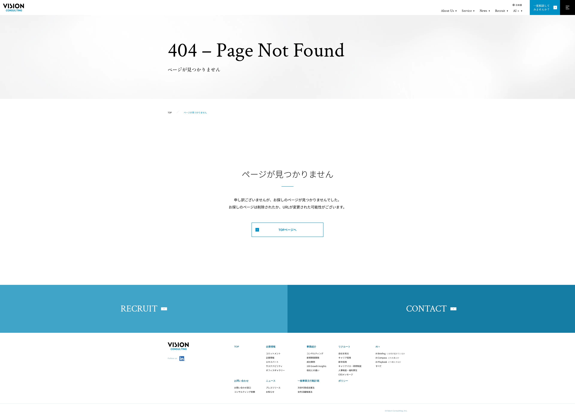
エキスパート (272, 361)
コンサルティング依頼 (244, 391)
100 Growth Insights (316, 366)
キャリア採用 (344, 357)
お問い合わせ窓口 (242, 387)
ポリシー (343, 380)
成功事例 (311, 361)
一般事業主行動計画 (308, 380)
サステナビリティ (274, 366)
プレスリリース (273, 387)
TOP (236, 346)
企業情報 (270, 357)
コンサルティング (315, 353)
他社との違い (313, 370)
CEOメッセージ (345, 374)
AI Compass (387, 357)
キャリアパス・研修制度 (349, 366)
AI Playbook (388, 361)
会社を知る (343, 353)
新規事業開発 (313, 357)
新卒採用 (342, 361)
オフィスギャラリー (275, 370)
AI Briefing (389, 353)
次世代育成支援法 (306, 387)
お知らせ (270, 391)
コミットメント (273, 353)
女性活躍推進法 (305, 391)
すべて (379, 366)
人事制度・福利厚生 (347, 370)
